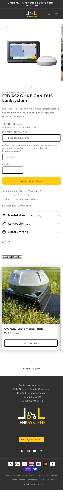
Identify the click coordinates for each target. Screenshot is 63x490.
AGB (43, 480)
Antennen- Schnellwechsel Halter (24, 329)
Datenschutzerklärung (48, 475)
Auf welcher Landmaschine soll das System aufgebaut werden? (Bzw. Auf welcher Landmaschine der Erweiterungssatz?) (29, 148)
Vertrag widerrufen (31, 439)
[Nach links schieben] (25, 87)
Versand (5, 127)
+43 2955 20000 (31, 396)
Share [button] (8, 241)
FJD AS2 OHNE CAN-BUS (14, 132)
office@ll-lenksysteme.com (31, 393)
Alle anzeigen (31, 368)
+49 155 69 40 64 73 (31, 400)
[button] (6, 14)
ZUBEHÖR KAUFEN (12, 257)
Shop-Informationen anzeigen (21, 199)
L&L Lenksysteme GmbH (23, 475)
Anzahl (5, 164)
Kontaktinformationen (33, 484)
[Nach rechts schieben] (38, 87)
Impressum (33, 480)
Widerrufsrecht (18, 480)
